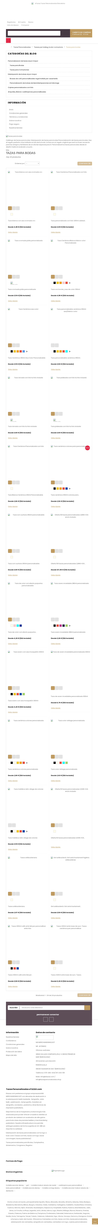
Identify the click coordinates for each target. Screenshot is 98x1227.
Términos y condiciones (18, 117)
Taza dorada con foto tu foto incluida (22, 426)
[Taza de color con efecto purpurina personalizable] (27, 602)
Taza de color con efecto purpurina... (22, 632)
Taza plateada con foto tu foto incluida (66, 426)
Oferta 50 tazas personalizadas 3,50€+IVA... (68, 838)
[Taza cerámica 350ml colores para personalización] (70, 465)
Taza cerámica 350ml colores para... (65, 495)
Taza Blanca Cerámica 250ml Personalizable (25, 495)
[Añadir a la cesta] (10, 208)
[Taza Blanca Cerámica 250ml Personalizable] (27, 465)
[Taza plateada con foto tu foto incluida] (70, 396)
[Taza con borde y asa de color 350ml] (70, 259)
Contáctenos (11, 1041)
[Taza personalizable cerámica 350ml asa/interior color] (70, 327)
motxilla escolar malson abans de (75, 1188)
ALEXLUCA (9, 1191)
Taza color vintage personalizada (64, 769)
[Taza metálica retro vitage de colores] (27, 807)
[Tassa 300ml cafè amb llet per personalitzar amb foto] (27, 944)
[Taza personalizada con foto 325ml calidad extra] (70, 190)
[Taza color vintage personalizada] (70, 739)
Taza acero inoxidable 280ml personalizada (68, 632)
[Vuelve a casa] (9, 47)
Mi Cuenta (22, 22)
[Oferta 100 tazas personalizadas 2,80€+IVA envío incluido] (70, 533)
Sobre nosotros (15, 120)
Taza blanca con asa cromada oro (21, 221)
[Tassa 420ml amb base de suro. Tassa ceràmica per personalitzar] (70, 944)
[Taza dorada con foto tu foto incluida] (27, 396)
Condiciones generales (18, 113)
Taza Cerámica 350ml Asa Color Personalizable (26, 358)
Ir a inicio (95, 1222)
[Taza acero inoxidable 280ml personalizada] (70, 602)
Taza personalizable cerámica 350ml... (66, 358)
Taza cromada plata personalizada (22, 289)
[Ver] (18, 208)
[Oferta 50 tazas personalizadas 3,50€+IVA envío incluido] (70, 807)
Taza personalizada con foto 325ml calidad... (68, 221)
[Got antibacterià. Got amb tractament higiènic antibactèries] (70, 876)
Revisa (30, 22)
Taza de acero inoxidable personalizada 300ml (69, 696)
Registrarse (11, 22)
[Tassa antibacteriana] (27, 876)
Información (17, 102)
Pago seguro (14, 124)
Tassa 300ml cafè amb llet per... (20, 975)
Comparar (25, 25)
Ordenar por (20, 163)
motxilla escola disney (31, 1188)
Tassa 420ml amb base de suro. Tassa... (66, 975)
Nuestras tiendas (15, 128)
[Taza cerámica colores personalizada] (27, 739)
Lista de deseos (13, 25)
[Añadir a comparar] (14, 208)
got (27, 1185)
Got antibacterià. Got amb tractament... (66, 906)
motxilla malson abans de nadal (43, 1185)
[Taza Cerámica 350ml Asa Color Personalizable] (27, 327)
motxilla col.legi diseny (51, 1188)
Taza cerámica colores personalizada (23, 769)
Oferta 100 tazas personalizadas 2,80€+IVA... (68, 564)
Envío (11, 109)
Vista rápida (12, 232)
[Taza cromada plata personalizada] (27, 259)
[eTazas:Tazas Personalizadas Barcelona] (49, 7)
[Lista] (12, 163)
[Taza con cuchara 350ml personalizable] (27, 533)
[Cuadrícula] (8, 163)
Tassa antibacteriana (16, 906)
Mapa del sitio (11, 1055)
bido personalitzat (13, 1188)
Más (7, 150)
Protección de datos (14, 1051)
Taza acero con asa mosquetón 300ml (23, 701)
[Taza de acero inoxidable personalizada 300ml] (70, 670)
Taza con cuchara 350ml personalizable (23, 564)
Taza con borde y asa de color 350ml (65, 289)
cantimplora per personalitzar (70, 1185)
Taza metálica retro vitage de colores (22, 838)
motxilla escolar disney (15, 1185)
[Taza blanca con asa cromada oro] (27, 190)
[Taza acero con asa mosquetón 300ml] (27, 670)
